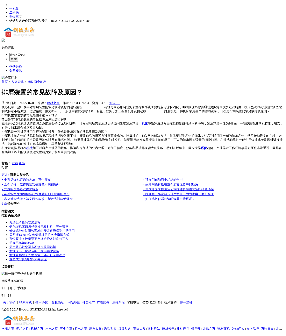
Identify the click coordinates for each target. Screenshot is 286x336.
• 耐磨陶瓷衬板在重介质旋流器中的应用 (170, 184)
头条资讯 (8, 47)
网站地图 (74, 302)
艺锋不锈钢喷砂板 (21, 243)
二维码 (14, 12)
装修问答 (238, 328)
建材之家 (53, 103)
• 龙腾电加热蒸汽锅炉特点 (20, 189)
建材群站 (153, 328)
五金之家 (66, 328)
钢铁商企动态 (37, 81)
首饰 (15, 163)
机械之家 (37, 328)
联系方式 (25, 302)
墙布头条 (95, 328)
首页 (5, 81)
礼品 (22, 163)
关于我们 (9, 302)
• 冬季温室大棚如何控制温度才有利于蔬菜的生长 (35, 194)
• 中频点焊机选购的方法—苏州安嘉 (26, 179)
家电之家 (81, 328)
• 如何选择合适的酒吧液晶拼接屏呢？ (169, 199)
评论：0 (114, 103)
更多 (6, 174)
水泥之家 (8, 328)
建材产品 (183, 328)
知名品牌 (253, 328)
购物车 (14, 16)
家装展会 (267, 328)
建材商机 (223, 328)
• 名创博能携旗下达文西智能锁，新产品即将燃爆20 (37, 199)
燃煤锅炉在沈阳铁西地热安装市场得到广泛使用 (42, 230)
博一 (183, 302)
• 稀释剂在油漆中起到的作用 (163, 179)
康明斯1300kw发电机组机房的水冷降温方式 (39, 234)
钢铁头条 (15, 66)
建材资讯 (168, 328)
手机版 (14, 8)
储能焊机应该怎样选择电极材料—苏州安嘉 (38, 226)
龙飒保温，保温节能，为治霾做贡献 (34, 251)
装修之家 (209, 328)
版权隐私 (58, 302)
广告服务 (103, 302)
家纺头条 (139, 328)
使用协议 (41, 302)
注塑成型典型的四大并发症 (28, 259)
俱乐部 (196, 328)
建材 (189, 302)
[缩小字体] (7, 102)
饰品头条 (110, 328)
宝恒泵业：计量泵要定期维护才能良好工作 (38, 238)
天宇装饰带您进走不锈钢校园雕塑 (32, 247)
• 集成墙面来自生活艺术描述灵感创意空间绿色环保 (178, 189)
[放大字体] (3, 102)
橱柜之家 (22, 328)
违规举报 (118, 302)
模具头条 (124, 328)
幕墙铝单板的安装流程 (24, 222)
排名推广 (88, 302)
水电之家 (51, 328)
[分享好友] (9, 78)
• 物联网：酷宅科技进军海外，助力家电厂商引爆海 (178, 194)
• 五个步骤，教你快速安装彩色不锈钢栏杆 (31, 184)
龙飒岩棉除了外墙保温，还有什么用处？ (37, 255)
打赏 (5, 167)
